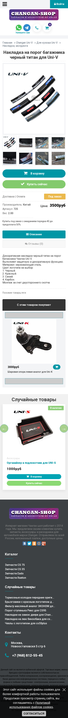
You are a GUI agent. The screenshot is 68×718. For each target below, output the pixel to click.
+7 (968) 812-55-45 (27, 655)
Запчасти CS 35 (15, 569)
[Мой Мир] (39, 543)
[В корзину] (56, 367)
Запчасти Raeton (15, 577)
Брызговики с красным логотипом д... (29, 601)
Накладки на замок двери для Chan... (29, 614)
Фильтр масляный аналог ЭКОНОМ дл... (30, 606)
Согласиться (34, 713)
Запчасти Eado (14, 573)
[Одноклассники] (34, 543)
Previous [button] (34, 315)
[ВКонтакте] (25, 543)
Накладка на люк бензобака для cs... (28, 619)
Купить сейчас (36, 184)
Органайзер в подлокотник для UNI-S (31, 462)
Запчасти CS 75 (15, 564)
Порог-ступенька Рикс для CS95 (25, 610)
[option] (34, 347)
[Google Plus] (44, 543)
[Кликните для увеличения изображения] (34, 98)
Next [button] (34, 381)
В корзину (37, 173)
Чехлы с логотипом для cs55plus (26, 623)
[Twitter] (29, 543)
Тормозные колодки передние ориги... (29, 597)
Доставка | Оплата (13, 196)
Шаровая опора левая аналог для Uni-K (30, 371)
